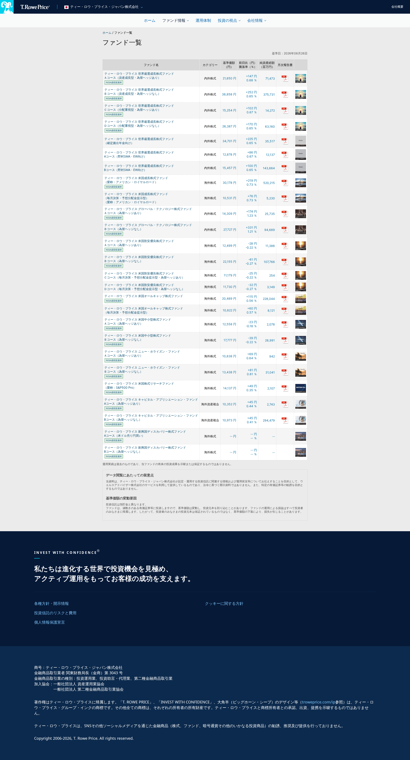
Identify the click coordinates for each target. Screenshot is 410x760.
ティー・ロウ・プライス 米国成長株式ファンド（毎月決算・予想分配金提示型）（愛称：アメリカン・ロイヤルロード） (136, 198)
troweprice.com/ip (318, 702)
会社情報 (255, 20)
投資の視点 (227, 20)
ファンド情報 (173, 20)
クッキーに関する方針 (224, 603)
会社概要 (397, 6)
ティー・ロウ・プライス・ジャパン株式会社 (104, 7)
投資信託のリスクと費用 (55, 612)
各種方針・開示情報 (51, 603)
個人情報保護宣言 (49, 622)
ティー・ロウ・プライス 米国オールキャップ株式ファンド (143, 296)
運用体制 (203, 20)
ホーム (149, 20)
